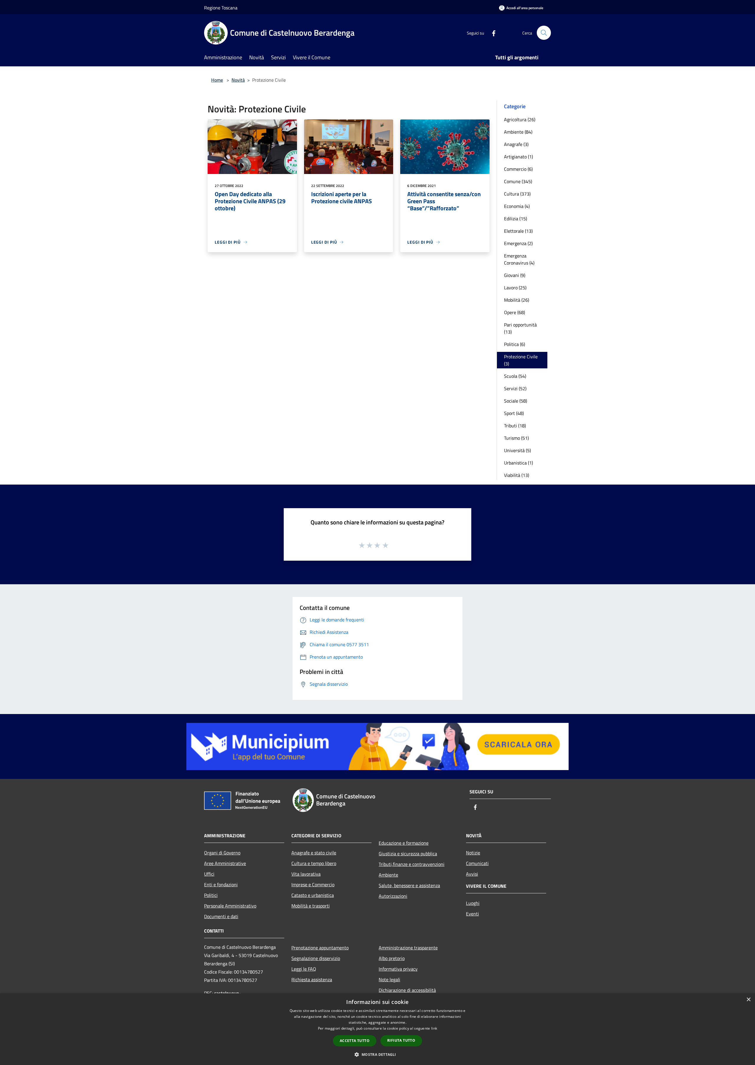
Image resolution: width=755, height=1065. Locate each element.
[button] (377, 1054)
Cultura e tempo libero (313, 863)
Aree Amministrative (225, 863)
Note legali (389, 979)
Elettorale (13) (518, 230)
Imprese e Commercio (312, 884)
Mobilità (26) (516, 299)
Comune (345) (518, 181)
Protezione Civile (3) (521, 360)
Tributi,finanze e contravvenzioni (411, 864)
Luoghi (473, 903)
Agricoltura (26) (519, 119)
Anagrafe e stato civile (313, 852)
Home (217, 79)
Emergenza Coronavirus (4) (519, 259)
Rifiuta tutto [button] (401, 1040)
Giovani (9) (514, 275)
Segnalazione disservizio (315, 958)
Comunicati (477, 863)
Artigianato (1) (518, 156)
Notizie (473, 852)
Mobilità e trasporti (310, 905)
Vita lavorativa (306, 873)
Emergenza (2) (518, 243)
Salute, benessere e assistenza (409, 885)
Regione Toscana (220, 7)
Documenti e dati (221, 916)
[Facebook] (491, 33)
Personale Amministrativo (230, 905)
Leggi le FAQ (303, 968)
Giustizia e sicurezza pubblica (408, 853)
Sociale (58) (515, 400)
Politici (211, 895)
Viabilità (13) (516, 475)
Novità (238, 79)
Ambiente (388, 874)
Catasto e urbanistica (312, 895)
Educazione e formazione (404, 842)
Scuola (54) (515, 376)
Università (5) (517, 450)
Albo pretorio (392, 958)
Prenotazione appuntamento (320, 947)
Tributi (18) (515, 425)
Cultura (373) (517, 193)
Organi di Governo (222, 852)
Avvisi (472, 873)
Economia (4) (517, 206)
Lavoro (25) (515, 287)
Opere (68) (514, 312)
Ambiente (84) (518, 131)
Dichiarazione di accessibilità (407, 990)
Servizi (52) (515, 388)
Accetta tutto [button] (355, 1040)
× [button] (748, 999)
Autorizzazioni (393, 896)
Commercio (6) (518, 169)
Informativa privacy (398, 968)
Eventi (472, 913)
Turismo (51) (516, 438)
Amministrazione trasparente (408, 947)
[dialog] (377, 1029)
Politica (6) (514, 344)
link (434, 1028)
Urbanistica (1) (518, 462)
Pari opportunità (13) (520, 328)
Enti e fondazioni (221, 884)
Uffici (209, 873)
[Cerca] (544, 33)
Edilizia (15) (515, 218)
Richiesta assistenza (311, 979)
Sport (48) (514, 413)
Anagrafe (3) (516, 144)
